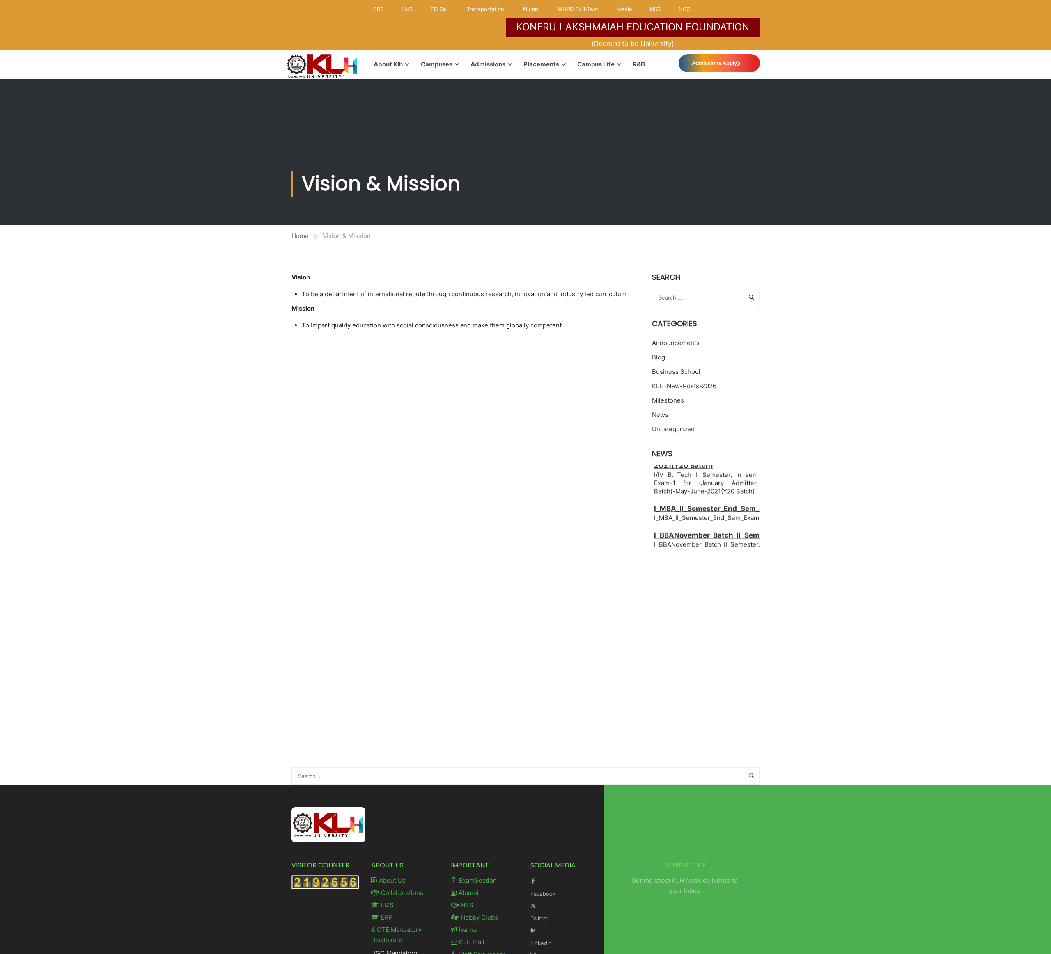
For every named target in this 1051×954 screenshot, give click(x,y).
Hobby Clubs (479, 917)
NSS (655, 9)
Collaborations (402, 893)
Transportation (485, 9)
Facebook (542, 893)
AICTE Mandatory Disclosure (396, 935)
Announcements (676, 343)
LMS (407, 9)
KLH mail (471, 942)
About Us (392, 880)
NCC (684, 9)
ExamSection (478, 880)
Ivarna (468, 929)
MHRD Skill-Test (578, 9)
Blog (658, 357)
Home (300, 236)
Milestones (668, 400)
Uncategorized (673, 429)
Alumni (530, 9)
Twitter (539, 918)
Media (624, 9)
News (660, 415)
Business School (676, 371)
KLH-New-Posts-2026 (684, 386)
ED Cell (440, 9)
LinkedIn (541, 943)
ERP (378, 9)
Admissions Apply (714, 62)
